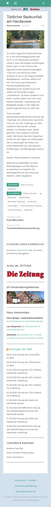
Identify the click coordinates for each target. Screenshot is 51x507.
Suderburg (28, 210)
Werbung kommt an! (25, 491)
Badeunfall (12, 197)
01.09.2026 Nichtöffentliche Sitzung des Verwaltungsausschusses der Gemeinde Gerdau (23, 411)
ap (41, 193)
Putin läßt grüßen (15, 220)
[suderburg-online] (25, 9)
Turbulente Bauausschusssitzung (23, 228)
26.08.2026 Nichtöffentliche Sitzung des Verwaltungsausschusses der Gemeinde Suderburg (23, 429)
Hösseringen (13, 205)
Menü (14, 3)
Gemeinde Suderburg (16, 201)
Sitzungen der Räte (20, 349)
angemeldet (22, 250)
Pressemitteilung (14, 210)
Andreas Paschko (13, 25)
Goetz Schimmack (15, 457)
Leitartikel (12, 189)
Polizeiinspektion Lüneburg (31, 205)
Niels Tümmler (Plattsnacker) (20, 452)
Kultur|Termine (27, 185)
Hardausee (32, 201)
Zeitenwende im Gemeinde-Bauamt (26, 321)
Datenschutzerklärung (25, 486)
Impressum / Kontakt (25, 480)
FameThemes (33, 500)
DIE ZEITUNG (24, 197)
